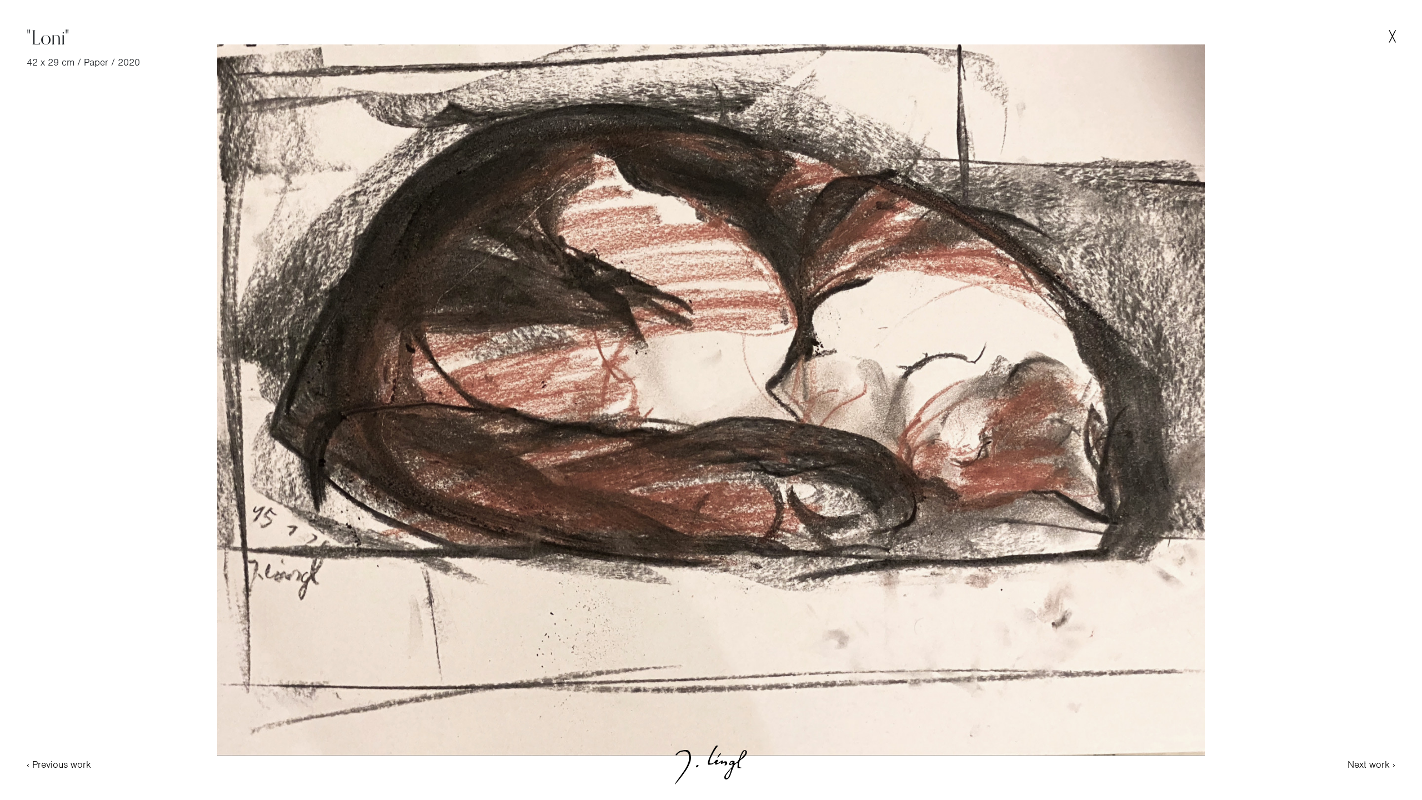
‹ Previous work (59, 764)
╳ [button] (1392, 36)
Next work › (1371, 764)
